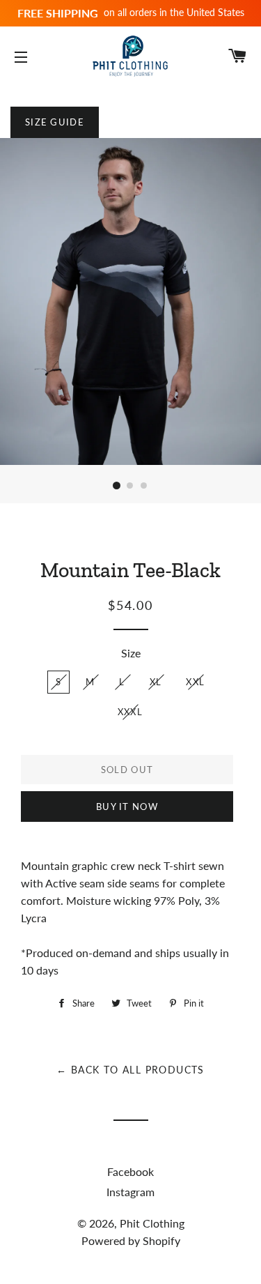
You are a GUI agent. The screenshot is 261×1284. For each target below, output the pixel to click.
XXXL (130, 711)
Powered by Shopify (130, 1240)
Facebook (130, 1171)
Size (131, 652)
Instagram (130, 1191)
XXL (195, 681)
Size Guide (54, 122)
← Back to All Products (130, 1070)
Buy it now (127, 806)
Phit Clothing (152, 1223)
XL (156, 681)
